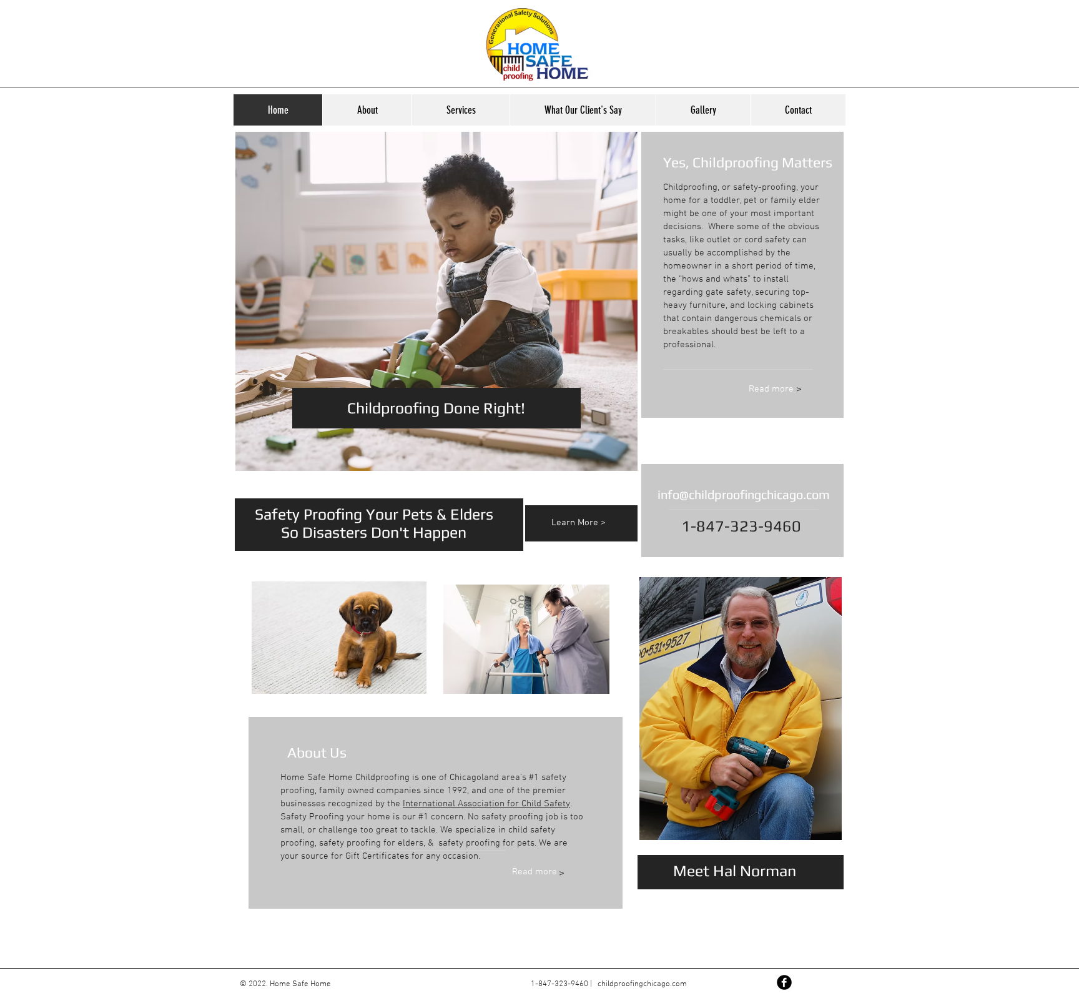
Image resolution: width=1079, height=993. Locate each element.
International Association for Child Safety (486, 803)
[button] (703, 110)
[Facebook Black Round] (784, 982)
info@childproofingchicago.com (744, 494)
